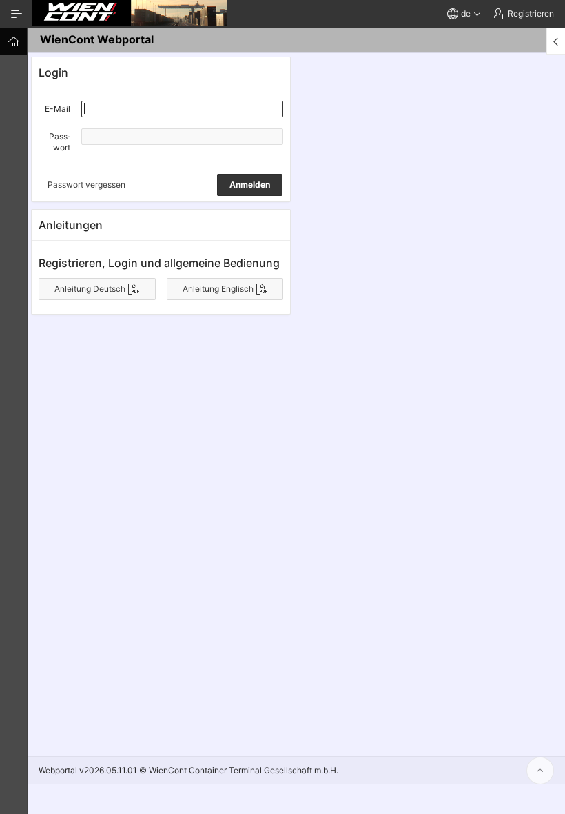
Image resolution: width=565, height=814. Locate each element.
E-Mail (57, 108)
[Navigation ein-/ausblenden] (17, 14)
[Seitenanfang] (540, 770)
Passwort (59, 141)
